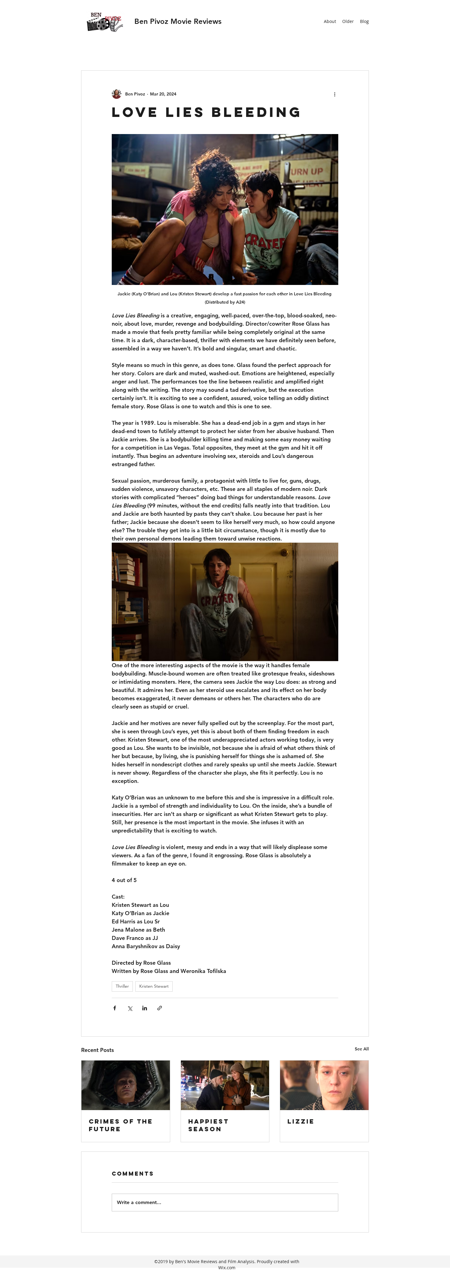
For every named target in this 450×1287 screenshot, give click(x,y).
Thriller (122, 986)
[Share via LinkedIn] (145, 1008)
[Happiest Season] (225, 1085)
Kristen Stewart (154, 986)
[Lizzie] (324, 1085)
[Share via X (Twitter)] (130, 1008)
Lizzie (301, 1121)
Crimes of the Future (121, 1125)
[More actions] (334, 94)
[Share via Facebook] (115, 1008)
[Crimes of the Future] (125, 1085)
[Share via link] (160, 1008)
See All (362, 1049)
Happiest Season (208, 1125)
